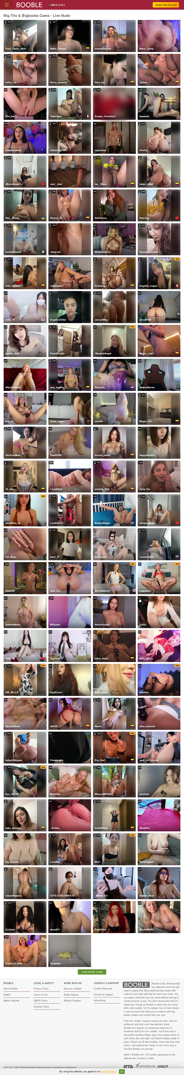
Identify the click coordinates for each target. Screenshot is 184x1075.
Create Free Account (166, 4)
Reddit (7, 994)
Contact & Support (103, 994)
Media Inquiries (11, 1000)
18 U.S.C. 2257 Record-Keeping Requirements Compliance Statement (40, 1067)
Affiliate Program (72, 1000)
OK (121, 1071)
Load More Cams (92, 972)
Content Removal (103, 988)
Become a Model (72, 988)
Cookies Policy (41, 1006)
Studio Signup (71, 994)
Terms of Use (41, 994)
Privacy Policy (41, 988)
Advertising (99, 1000)
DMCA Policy (41, 1000)
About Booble (11, 988)
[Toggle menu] (7, 5)
